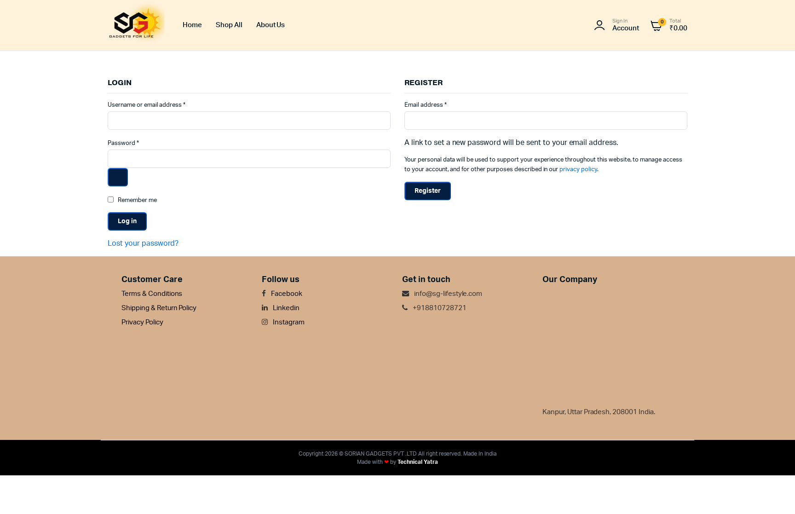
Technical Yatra (418, 462)
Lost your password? (143, 243)
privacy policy (578, 170)
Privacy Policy (142, 322)
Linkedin (285, 308)
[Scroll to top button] (774, 493)
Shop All (229, 25)
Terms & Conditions (151, 293)
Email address (425, 105)
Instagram (288, 322)
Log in (127, 221)
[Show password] (118, 177)
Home (192, 25)
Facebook (286, 293)
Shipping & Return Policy (158, 308)
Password (123, 143)
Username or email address (146, 105)
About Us (270, 25)
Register (428, 191)
